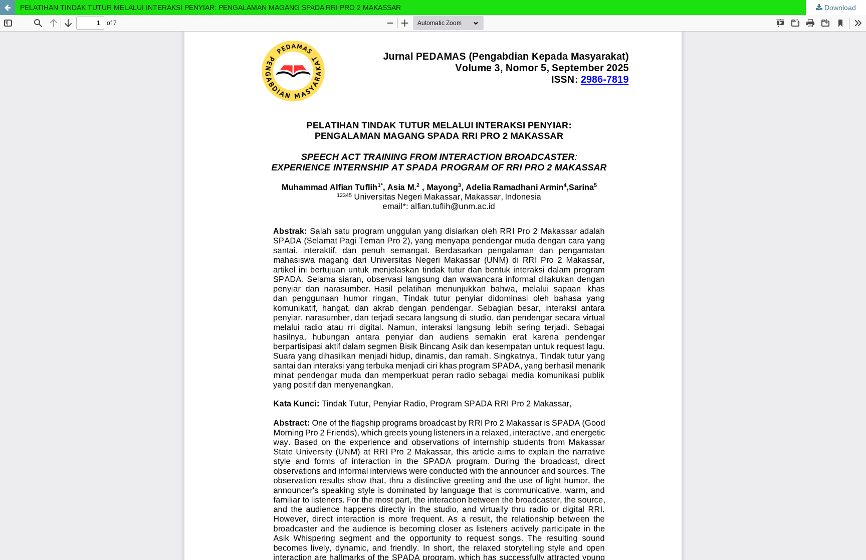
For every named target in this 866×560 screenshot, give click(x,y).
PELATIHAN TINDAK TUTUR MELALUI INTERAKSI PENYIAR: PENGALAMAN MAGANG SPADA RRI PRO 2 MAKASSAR (210, 8)
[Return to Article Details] (7, 7)
